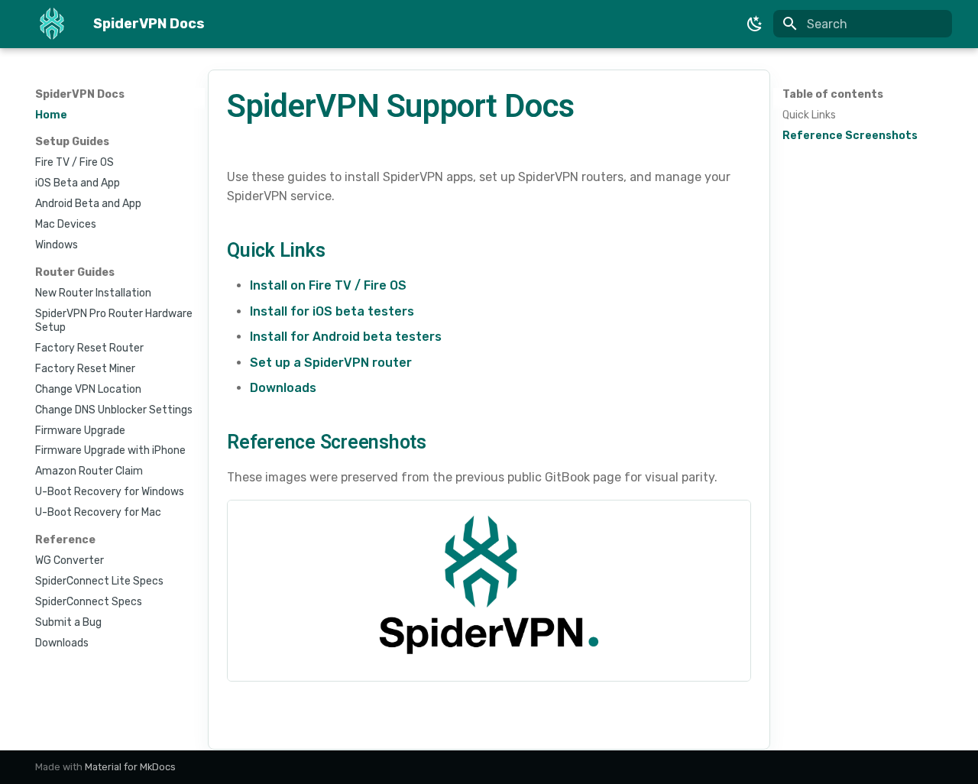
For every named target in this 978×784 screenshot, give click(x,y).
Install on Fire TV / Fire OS (328, 285)
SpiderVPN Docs (80, 94)
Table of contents (832, 94)
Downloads (283, 388)
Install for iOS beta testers (332, 311)
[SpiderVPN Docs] (52, 24)
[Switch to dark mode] (755, 23)
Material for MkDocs (130, 767)
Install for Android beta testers (346, 336)
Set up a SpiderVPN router (331, 362)
